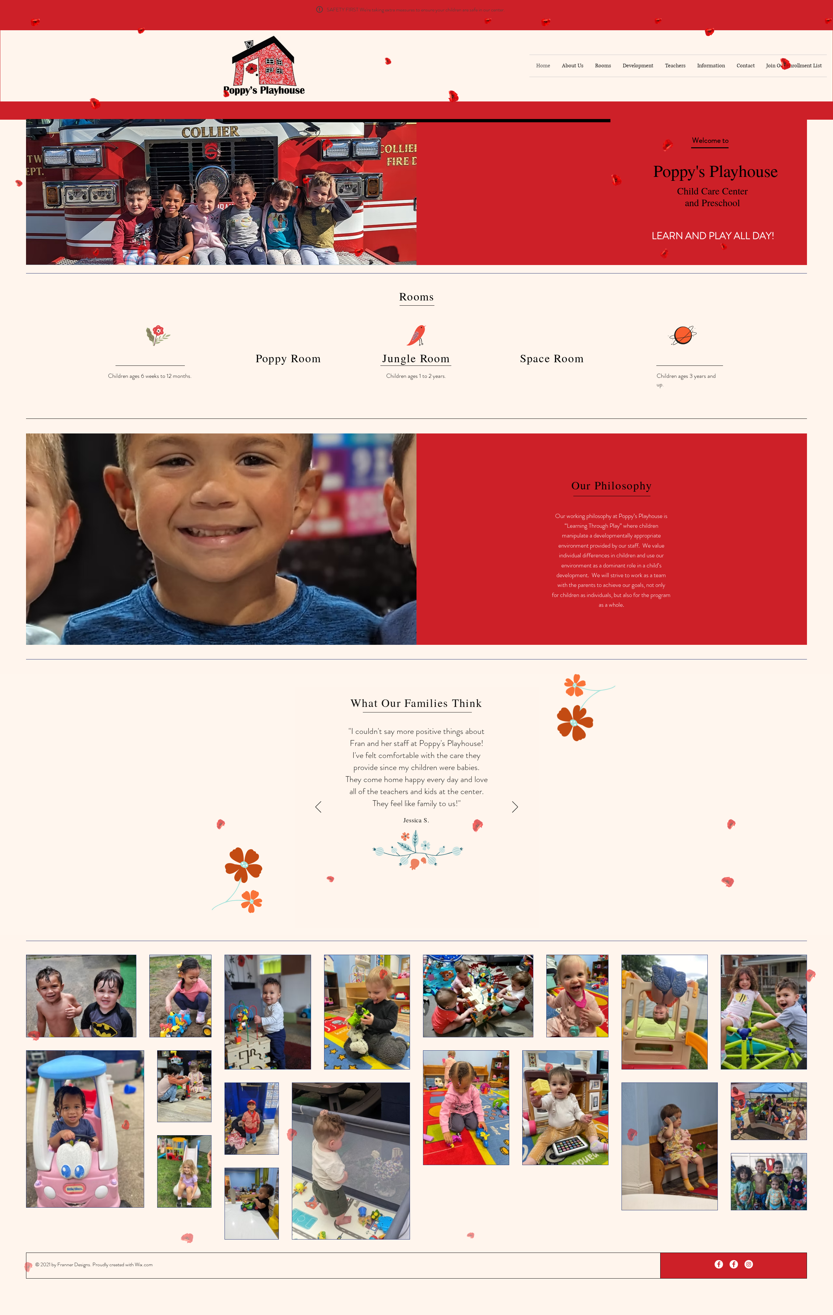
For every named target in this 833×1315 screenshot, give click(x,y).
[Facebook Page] (719, 1264)
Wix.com (144, 1264)
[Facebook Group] (734, 1264)
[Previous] (318, 806)
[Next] (515, 806)
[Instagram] (748, 1264)
